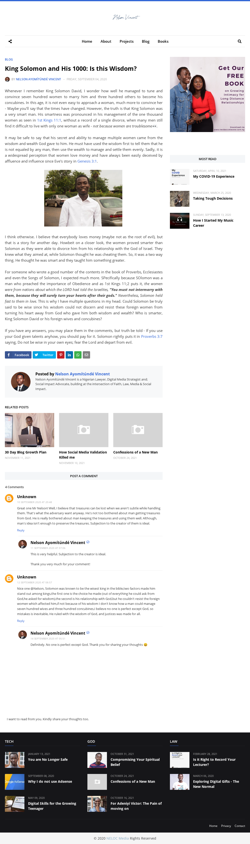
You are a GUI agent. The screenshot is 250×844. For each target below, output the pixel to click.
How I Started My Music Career (213, 223)
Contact (240, 826)
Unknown (26, 496)
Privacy (226, 826)
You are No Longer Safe (48, 759)
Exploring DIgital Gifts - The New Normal (216, 784)
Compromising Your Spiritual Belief (135, 762)
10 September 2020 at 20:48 (34, 502)
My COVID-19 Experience (213, 176)
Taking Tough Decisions (213, 198)
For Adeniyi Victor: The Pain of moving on (136, 806)
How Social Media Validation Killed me (83, 455)
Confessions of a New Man (135, 452)
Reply (20, 530)
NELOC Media (117, 838)
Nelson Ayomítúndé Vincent (38, 79)
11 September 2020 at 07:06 (48, 548)
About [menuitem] (106, 41)
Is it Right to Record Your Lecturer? (214, 762)
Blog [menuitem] (145, 41)
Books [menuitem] (163, 41)
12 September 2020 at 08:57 (34, 582)
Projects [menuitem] (127, 41)
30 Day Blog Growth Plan (25, 452)
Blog (9, 59)
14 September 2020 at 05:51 (48, 638)
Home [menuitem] (87, 41)
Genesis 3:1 (87, 161)
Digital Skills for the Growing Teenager (52, 806)
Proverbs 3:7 (152, 336)
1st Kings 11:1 (49, 120)
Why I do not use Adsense (50, 781)
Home (213, 826)
